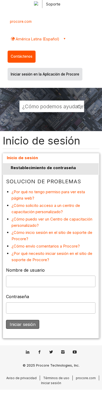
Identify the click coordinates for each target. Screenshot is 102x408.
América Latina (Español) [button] (37, 39)
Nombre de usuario (25, 270)
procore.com (21, 21)
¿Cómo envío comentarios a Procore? (46, 246)
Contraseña (17, 296)
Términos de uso (56, 378)
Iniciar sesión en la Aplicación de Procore (45, 74)
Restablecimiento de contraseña (43, 167)
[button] (79, 106)
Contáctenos (21, 56)
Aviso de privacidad (21, 378)
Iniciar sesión (51, 383)
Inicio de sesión (22, 157)
